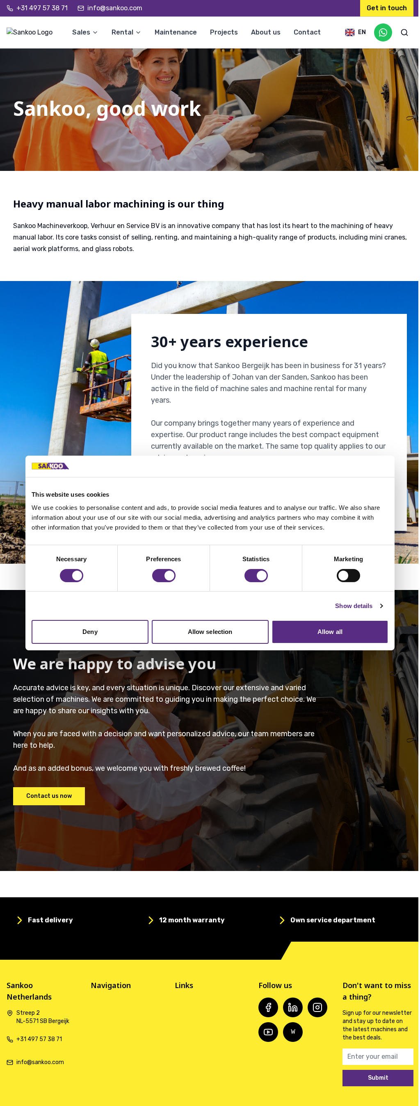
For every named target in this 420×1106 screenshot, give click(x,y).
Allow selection (210, 631)
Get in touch (387, 8)
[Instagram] (317, 1007)
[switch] (164, 575)
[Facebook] (268, 1007)
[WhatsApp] (383, 32)
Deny (89, 631)
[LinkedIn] (293, 1007)
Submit (378, 1077)
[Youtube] (268, 1032)
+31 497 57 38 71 (42, 8)
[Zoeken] (404, 32)
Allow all (329, 631)
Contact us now (49, 796)
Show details (353, 605)
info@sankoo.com (114, 8)
